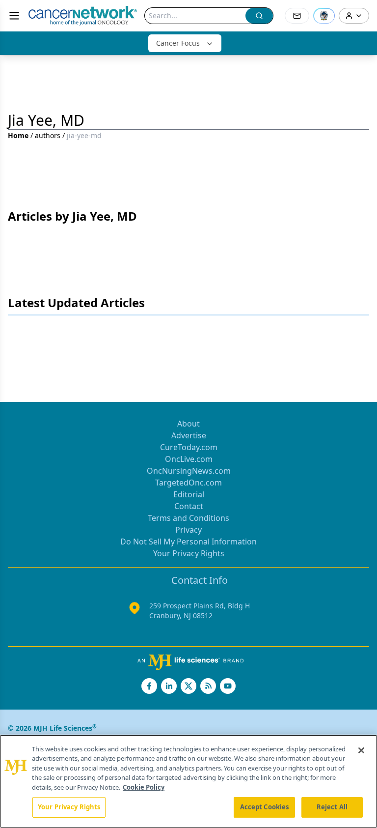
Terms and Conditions (188, 518)
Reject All (332, 806)
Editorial (188, 494)
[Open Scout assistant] (324, 16)
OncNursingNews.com (189, 470)
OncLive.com (189, 459)
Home (18, 135)
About (188, 423)
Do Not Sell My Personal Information (188, 541)
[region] (188, 781)
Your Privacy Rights (188, 553)
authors (47, 135)
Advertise (188, 435)
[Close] (361, 750)
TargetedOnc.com (188, 482)
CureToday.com (188, 447)
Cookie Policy (143, 787)
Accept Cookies (264, 806)
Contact (188, 506)
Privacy (188, 529)
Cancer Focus (178, 43)
